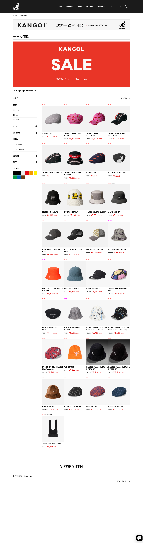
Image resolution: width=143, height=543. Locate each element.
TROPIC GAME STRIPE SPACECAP (116, 134)
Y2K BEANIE (69, 367)
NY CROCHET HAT (71, 212)
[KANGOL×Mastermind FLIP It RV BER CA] (119, 352)
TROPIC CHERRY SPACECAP (92, 134)
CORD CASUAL (48, 406)
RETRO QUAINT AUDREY (117, 249)
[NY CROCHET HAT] (75, 197)
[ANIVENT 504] (53, 119)
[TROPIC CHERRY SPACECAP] (97, 119)
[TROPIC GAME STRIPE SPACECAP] (119, 119)
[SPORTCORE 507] (97, 158)
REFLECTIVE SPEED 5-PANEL (73, 250)
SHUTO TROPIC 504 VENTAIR (49, 329)
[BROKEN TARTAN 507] (75, 392)
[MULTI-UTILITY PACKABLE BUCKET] (53, 274)
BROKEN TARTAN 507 (72, 406)
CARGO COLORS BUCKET (96, 212)
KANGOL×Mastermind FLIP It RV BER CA (119, 368)
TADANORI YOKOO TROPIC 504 (118, 289)
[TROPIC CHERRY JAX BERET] (75, 119)
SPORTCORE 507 (92, 173)
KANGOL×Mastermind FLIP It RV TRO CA (97, 368)
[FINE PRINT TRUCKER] (97, 235)
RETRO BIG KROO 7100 (117, 173)
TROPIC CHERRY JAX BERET (72, 134)
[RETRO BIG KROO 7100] (119, 158)
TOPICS (79, 6)
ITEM (60, 6)
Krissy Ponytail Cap (93, 288)
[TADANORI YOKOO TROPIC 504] (119, 274)
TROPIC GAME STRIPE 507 (52, 173)
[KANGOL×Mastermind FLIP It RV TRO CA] (97, 352)
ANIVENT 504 (47, 133)
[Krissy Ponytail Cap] (97, 274)
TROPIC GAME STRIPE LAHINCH (72, 174)
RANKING (69, 6)
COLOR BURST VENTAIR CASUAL (73, 329)
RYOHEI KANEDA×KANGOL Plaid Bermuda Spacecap (119, 329)
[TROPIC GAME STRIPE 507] (53, 158)
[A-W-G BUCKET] (119, 197)
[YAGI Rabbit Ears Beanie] (53, 429)
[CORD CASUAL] (53, 392)
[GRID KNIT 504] (97, 392)
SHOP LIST (101, 6)
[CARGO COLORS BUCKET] (97, 197)
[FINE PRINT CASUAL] (53, 197)
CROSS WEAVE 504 (115, 406)
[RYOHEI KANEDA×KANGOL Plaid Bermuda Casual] (97, 313)
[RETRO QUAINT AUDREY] (119, 235)
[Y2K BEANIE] (75, 352)
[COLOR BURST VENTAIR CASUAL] (75, 313)
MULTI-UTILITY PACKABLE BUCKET (52, 289)
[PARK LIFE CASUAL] (75, 274)
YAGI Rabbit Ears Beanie (51, 443)
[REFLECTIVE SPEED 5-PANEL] (75, 235)
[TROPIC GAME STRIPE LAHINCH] (75, 158)
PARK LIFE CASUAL (72, 288)
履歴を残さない (122, 481)
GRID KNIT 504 (91, 406)
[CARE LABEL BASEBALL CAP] (53, 235)
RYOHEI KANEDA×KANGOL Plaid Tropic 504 (53, 368)
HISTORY (89, 6)
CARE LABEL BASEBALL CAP (52, 250)
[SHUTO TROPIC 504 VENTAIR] (53, 313)
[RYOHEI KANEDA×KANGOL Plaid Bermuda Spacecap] (119, 313)
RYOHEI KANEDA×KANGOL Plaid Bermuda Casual (97, 329)
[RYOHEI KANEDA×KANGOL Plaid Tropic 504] (53, 352)
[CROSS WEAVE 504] (119, 392)
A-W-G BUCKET (114, 212)
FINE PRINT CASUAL (50, 212)
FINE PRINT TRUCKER (94, 249)
